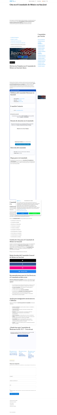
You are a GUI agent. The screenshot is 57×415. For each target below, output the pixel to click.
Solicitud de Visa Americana (16, 41)
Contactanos (39, 1)
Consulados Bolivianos (41, 46)
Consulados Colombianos (41, 51)
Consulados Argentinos (41, 45)
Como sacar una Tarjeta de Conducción (18, 42)
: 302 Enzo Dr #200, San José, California (22, 151)
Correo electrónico (14, 380)
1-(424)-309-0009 (21, 98)
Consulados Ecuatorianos (41, 55)
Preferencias (35, 213)
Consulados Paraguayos (41, 61)
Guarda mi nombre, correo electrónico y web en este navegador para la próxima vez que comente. (23, 390)
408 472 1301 (21, 101)
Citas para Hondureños (41, 39)
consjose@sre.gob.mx (19, 110)
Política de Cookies (23, 209)
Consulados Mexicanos (41, 41)
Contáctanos (12, 404)
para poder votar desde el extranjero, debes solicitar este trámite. (22, 310)
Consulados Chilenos (41, 49)
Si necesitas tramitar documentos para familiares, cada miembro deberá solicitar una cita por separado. (22, 294)
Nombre (11, 376)
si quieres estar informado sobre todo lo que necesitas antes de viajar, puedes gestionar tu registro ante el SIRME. (23, 317)
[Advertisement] (23, 13)
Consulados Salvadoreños (42, 56)
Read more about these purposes (22, 210)
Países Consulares (32, 1)
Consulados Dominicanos (41, 64)
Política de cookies (13, 406)
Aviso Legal (12, 403)
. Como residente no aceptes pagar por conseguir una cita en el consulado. (22, 288)
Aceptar (22, 213)
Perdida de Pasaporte (15, 37)
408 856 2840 (19, 100)
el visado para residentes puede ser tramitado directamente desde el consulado (23, 323)
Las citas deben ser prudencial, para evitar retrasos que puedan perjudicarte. (22, 292)
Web (10, 385)
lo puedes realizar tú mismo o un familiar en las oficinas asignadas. (23, 307)
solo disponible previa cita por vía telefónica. (23, 315)
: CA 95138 (18, 153)
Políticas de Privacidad (13, 400)
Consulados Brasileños (41, 48)
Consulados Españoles (41, 58)
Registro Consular (14, 39)
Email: (18, 110)
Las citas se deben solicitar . (20, 289)
